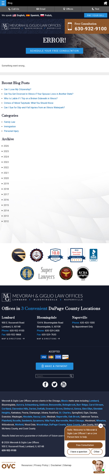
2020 (5, 178)
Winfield (19, 424)
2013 (5, 216)
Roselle (17, 420)
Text (97, 9)
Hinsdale (27, 416)
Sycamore (38, 420)
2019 (5, 183)
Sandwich (27, 420)
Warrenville (62, 420)
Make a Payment (56, 366)
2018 (5, 189)
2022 (5, 167)
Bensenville (55, 404)
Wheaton (101, 420)
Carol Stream (96, 404)
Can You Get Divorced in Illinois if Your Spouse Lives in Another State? (38, 94)
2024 (5, 156)
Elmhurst (68, 408)
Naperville (61, 416)
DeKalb (41, 408)
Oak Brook (74, 416)
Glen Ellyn (87, 408)
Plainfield (7, 420)
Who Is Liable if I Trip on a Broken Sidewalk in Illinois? (31, 98)
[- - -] (3, 3)
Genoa (77, 408)
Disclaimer (56, 465)
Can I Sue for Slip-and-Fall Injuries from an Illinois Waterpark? (34, 107)
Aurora (20, 404)
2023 (5, 162)
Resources (26, 465)
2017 (5, 194)
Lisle (43, 416)
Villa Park (50, 420)
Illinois (64, 400)
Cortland (6, 408)
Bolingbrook (69, 404)
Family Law (9, 122)
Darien (32, 408)
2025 (5, 151)
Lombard (94, 400)
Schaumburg (31, 404)
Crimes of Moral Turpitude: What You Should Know (28, 103)
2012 (5, 221)
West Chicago (76, 420)
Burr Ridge (82, 404)
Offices (69, 9)
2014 (5, 210)
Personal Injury (11, 131)
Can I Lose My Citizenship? (17, 89)
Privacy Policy (41, 465)
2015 (5, 205)
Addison (43, 404)
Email (42, 9)
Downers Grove (54, 408)
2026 (5, 146)
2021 (5, 173)
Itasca (36, 416)
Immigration (10, 126)
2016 (5, 199)
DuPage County (57, 424)
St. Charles (65, 412)
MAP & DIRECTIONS (11, 339)
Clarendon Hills (20, 408)
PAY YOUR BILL (95, 15)
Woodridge (42, 424)
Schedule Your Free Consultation (54, 50)
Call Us (15, 9)
